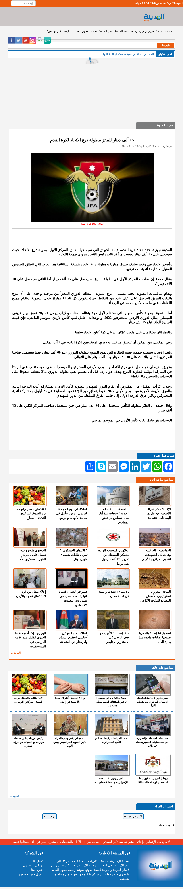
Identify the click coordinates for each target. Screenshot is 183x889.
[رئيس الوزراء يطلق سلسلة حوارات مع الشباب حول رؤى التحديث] (29, 724)
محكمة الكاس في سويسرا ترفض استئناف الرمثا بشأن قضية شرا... (111, 701)
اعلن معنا (37, 870)
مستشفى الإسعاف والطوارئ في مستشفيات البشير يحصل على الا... (152, 742)
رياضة (133, 31)
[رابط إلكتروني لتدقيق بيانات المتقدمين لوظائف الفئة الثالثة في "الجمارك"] (153, 764)
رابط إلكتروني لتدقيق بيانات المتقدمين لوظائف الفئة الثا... (152, 780)
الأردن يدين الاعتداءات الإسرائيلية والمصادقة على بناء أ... (111, 782)
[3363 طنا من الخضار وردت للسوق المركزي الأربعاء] (29, 684)
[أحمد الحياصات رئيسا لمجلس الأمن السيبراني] (112, 724)
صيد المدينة (121, 31)
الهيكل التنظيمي (33, 865)
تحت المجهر (89, 31)
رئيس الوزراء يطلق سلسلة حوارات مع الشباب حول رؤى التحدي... (28, 742)
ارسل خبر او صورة (58, 31)
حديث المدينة (164, 31)
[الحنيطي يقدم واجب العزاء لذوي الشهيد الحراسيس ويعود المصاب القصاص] (70, 724)
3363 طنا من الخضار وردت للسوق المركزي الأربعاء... (28, 699)
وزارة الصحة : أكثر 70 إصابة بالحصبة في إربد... (70, 699)
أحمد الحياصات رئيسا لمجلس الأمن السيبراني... (111, 740)
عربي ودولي (146, 31)
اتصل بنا (76, 31)
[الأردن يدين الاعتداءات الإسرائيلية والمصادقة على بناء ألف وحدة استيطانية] (112, 764)
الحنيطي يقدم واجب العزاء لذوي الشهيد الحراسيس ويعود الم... (69, 742)
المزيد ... (16, 652)
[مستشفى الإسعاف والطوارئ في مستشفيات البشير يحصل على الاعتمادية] (153, 724)
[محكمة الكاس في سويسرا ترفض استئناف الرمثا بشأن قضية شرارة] (112, 684)
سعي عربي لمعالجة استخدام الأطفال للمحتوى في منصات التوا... (152, 701)
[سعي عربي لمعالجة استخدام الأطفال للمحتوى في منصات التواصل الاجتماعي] (153, 684)
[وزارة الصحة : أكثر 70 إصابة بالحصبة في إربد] (70, 684)
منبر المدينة (106, 31)
